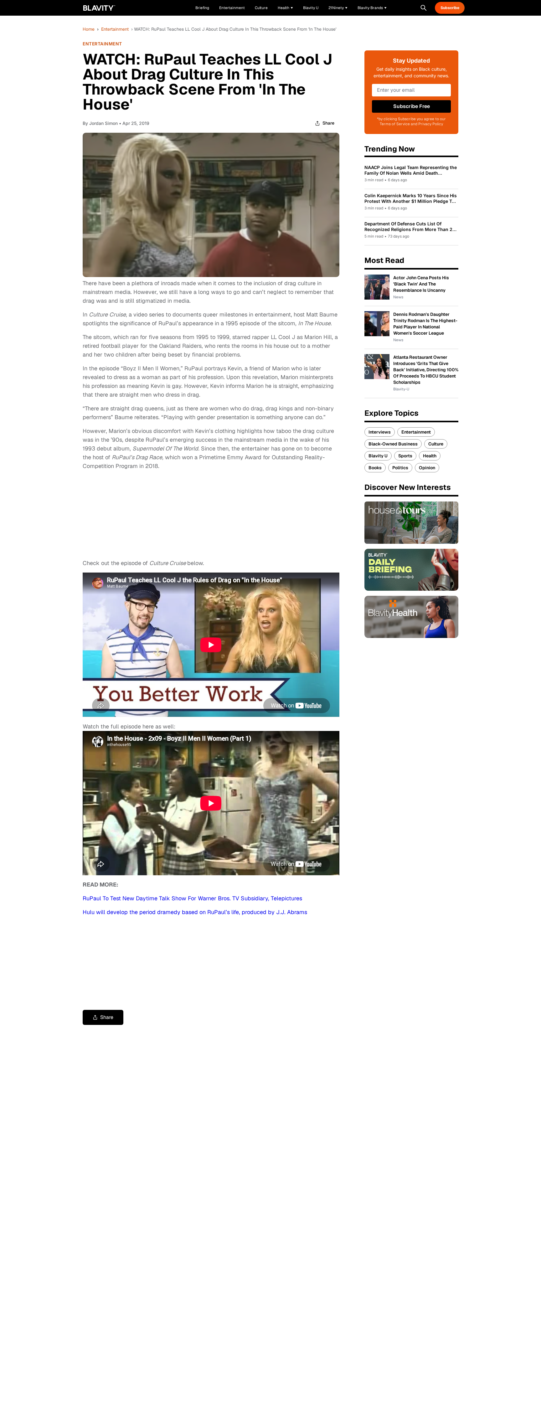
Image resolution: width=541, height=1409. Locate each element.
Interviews (379, 432)
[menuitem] (285, 8)
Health (429, 456)
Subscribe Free (411, 106)
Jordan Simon (103, 123)
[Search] (423, 8)
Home (89, 29)
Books (375, 468)
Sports (405, 456)
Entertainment (115, 29)
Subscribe (450, 7)
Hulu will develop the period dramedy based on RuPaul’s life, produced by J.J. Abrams (195, 912)
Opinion (427, 468)
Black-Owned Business (393, 444)
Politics (400, 468)
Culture (435, 444)
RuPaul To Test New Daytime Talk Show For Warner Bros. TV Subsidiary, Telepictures (192, 898)
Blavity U (378, 456)
